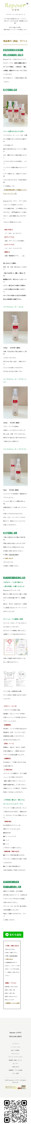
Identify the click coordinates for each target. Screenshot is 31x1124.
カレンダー (15, 1063)
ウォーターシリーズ (9, 193)
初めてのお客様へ (15, 1050)
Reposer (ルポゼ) (15, 1032)
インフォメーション (16, 1047)
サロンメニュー (15, 1053)
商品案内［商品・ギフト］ (15, 1060)
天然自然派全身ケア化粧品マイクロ (16, 190)
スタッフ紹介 (15, 1073)
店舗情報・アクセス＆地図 (12, 1003)
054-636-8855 (15, 1036)
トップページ (15, 1043)
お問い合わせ (9, 959)
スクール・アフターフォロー (15, 1056)
